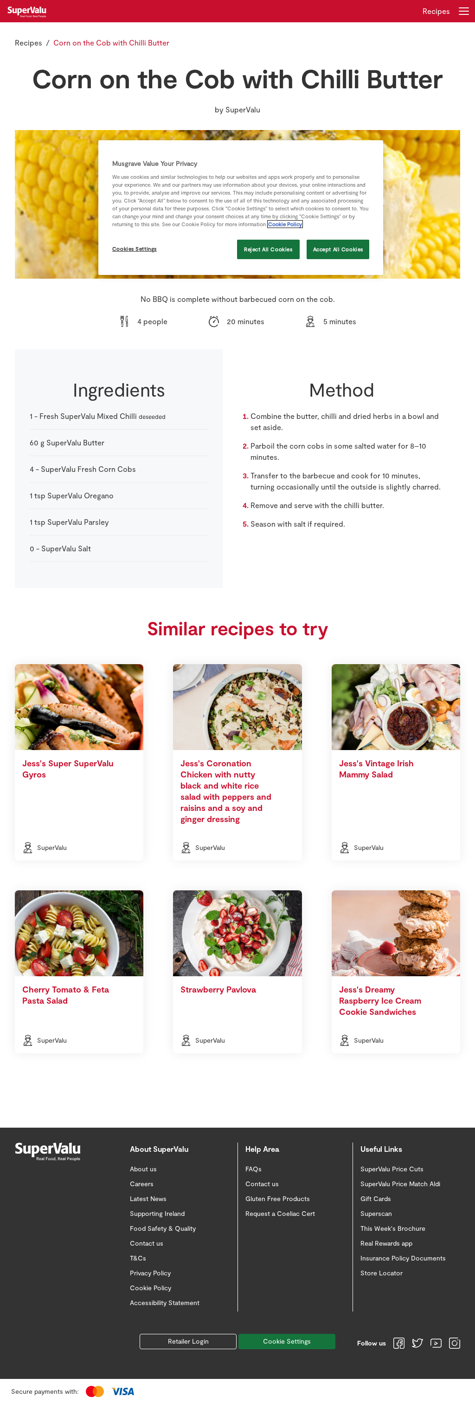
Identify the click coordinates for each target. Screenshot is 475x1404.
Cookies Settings (134, 249)
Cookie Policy (285, 224)
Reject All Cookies (268, 249)
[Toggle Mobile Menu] (464, 11)
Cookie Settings (287, 1341)
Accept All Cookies (338, 249)
